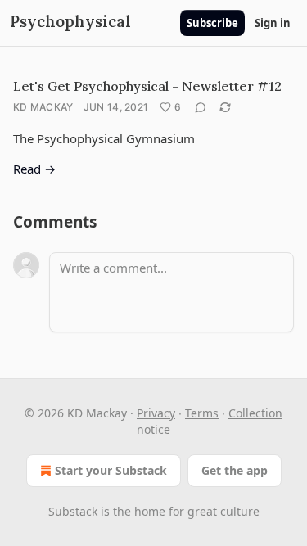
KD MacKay (43, 107)
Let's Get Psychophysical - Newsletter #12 (147, 86)
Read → (34, 168)
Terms (202, 413)
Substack (72, 511)
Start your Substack (111, 470)
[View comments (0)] (200, 107)
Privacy (156, 413)
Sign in (273, 23)
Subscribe (212, 23)
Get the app (234, 470)
